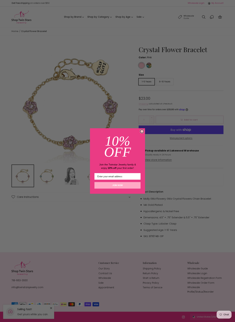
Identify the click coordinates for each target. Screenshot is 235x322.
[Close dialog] (142, 131)
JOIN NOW (117, 185)
